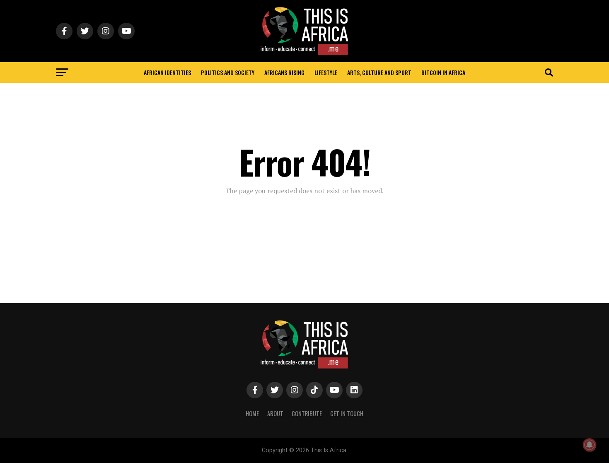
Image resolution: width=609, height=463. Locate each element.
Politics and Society (227, 72)
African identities (167, 72)
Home (252, 413)
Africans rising (284, 72)
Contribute (307, 413)
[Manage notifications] (589, 444)
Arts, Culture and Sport (379, 72)
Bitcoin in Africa (443, 72)
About (275, 413)
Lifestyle (325, 72)
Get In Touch (346, 413)
